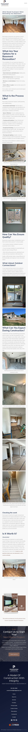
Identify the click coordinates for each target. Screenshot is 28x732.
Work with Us (14, 654)
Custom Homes (14, 708)
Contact (14, 717)
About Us (14, 697)
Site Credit (24, 729)
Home (14, 694)
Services (14, 699)
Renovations (14, 711)
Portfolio (14, 702)
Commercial (14, 714)
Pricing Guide (14, 705)
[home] (7, 3)
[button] (25, 3)
